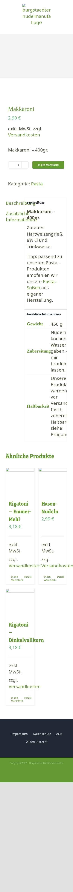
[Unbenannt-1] (36, 93)
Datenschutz (42, 734)
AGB (59, 734)
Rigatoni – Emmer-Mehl (20, 511)
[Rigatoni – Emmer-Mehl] (20, 482)
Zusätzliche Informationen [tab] (14, 216)
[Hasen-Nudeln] (53, 482)
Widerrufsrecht (37, 742)
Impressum (19, 734)
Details (28, 576)
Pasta (37, 184)
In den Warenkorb (48, 164)
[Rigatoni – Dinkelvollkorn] (20, 603)
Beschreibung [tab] (14, 203)
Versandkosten (24, 135)
